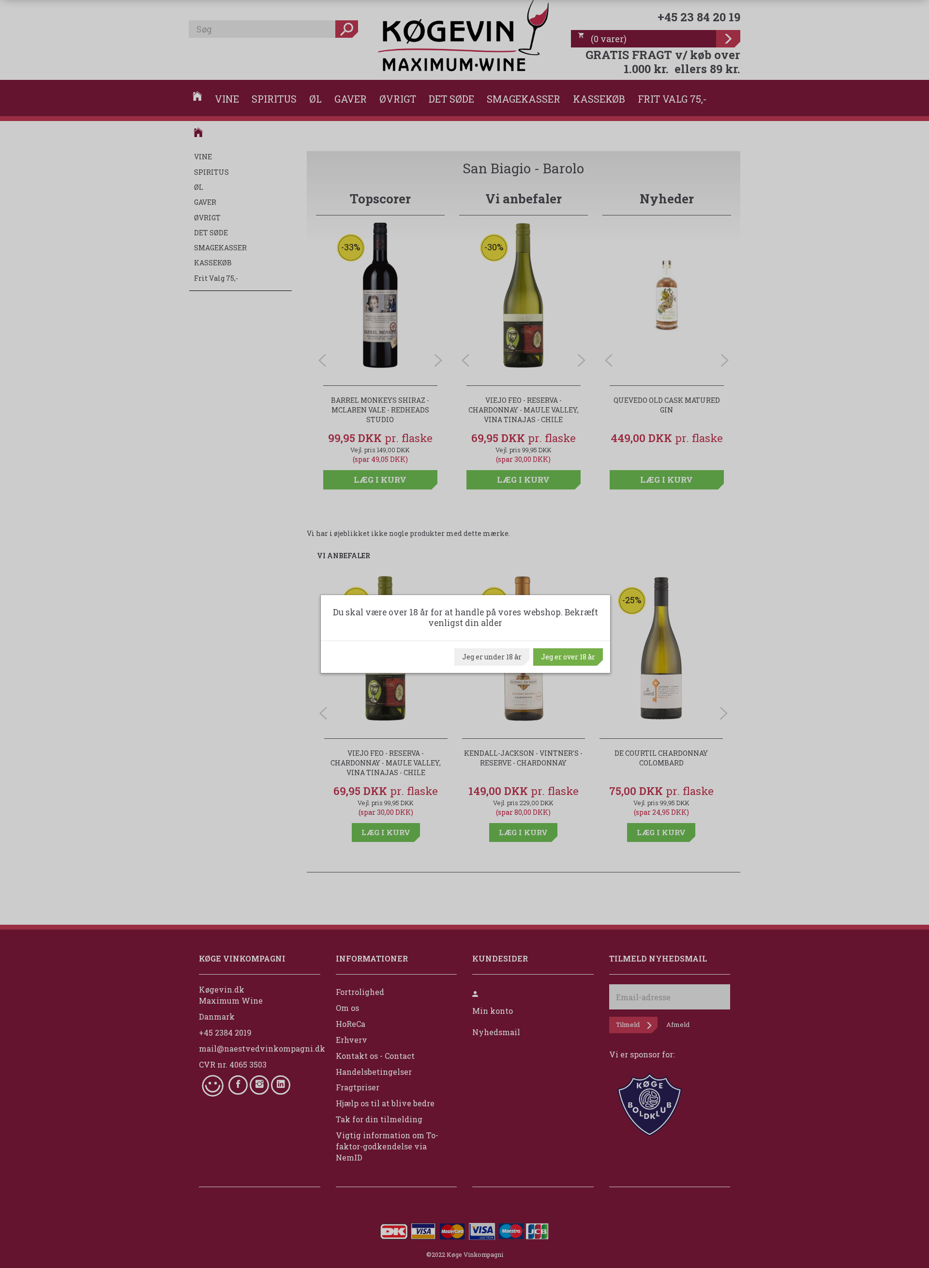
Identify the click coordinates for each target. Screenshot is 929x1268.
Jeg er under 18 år (492, 656)
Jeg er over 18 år (568, 656)
